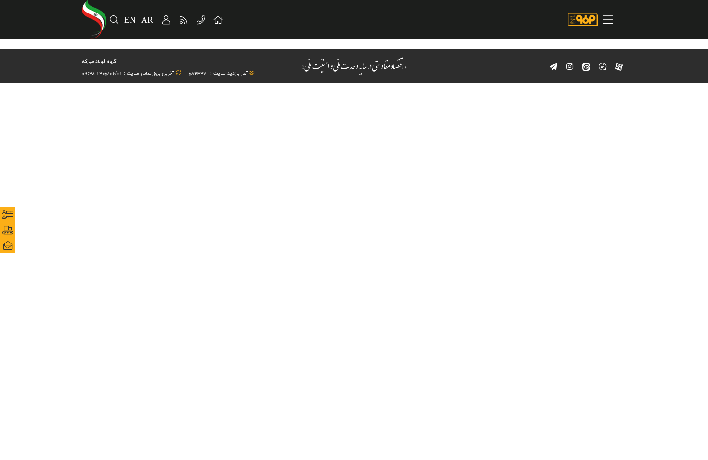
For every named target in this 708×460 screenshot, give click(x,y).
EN (130, 20)
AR (147, 20)
